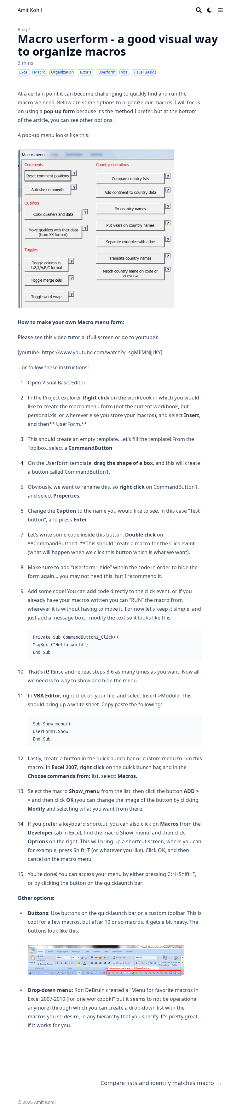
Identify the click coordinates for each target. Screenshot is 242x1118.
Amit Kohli (30, 10)
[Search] (199, 10)
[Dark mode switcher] (209, 10)
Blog (22, 29)
